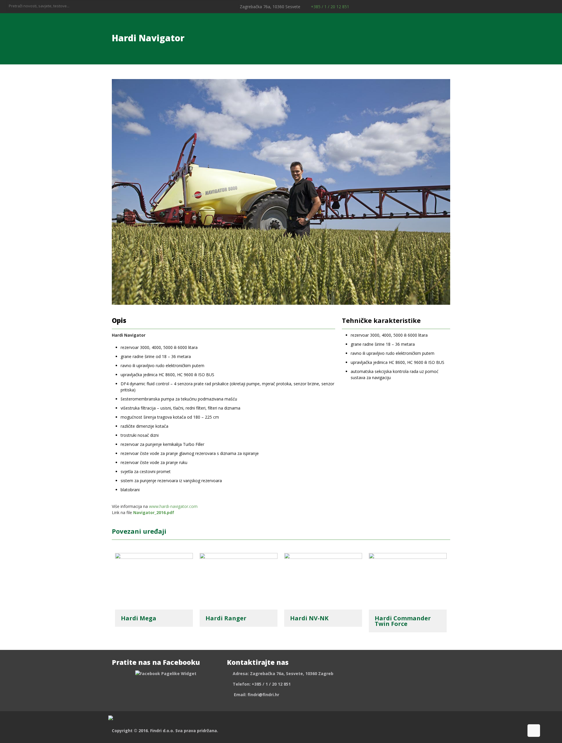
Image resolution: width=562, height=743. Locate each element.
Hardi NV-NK (309, 618)
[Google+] (545, 6)
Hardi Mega (138, 618)
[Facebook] (537, 6)
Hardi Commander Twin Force (403, 621)
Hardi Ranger (225, 618)
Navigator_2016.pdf (153, 512)
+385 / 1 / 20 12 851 (329, 6)
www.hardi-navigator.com (173, 506)
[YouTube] (553, 6)
